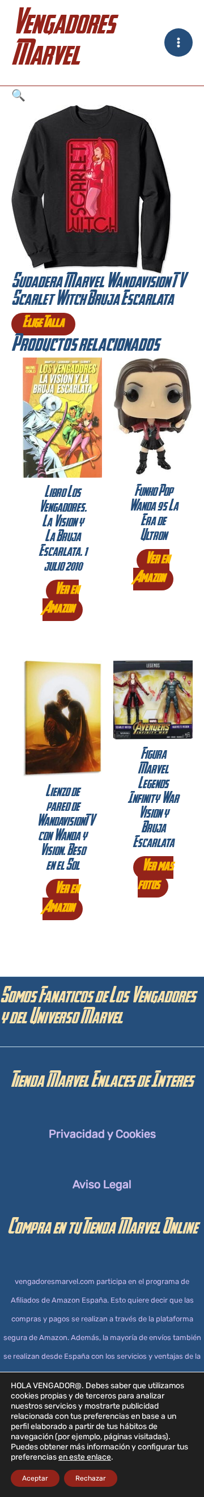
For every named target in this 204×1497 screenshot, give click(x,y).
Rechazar (90, 1478)
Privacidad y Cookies (102, 1134)
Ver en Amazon (60, 600)
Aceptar (35, 1478)
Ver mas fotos (155, 877)
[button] (102, 95)
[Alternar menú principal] (178, 42)
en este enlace (84, 1457)
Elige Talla (43, 324)
